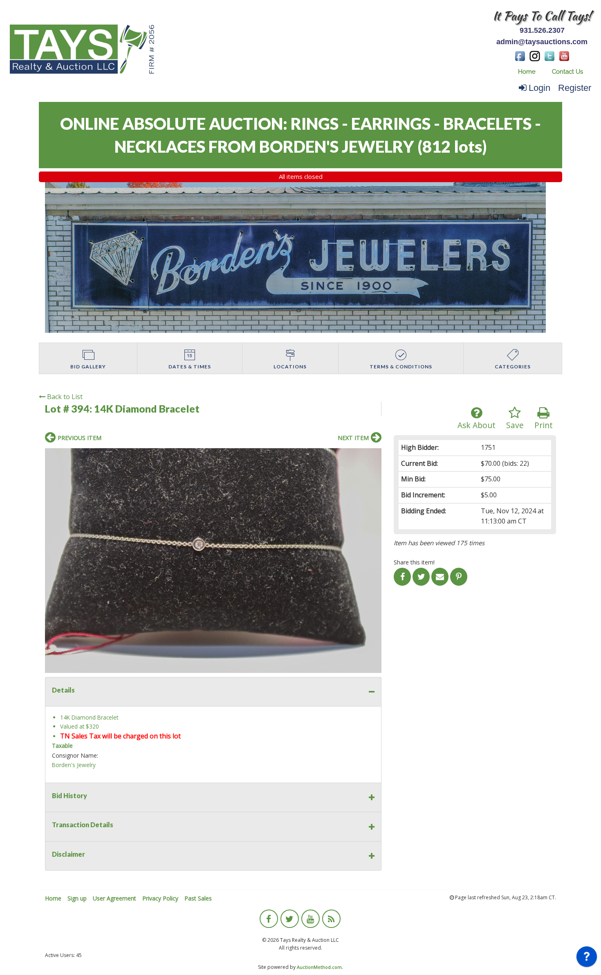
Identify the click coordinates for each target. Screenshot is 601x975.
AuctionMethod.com (319, 967)
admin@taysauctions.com (542, 42)
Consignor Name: (75, 755)
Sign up (77, 898)
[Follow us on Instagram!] (534, 55)
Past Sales (198, 898)
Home (527, 71)
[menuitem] (527, 72)
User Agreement (114, 898)
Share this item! (414, 562)
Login (539, 88)
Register (574, 88)
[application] (586, 958)
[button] (374, 455)
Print (543, 425)
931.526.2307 (542, 30)
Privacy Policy (160, 898)
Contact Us (567, 71)
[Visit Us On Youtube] (564, 55)
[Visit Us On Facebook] (520, 55)
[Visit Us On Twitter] (549, 55)
